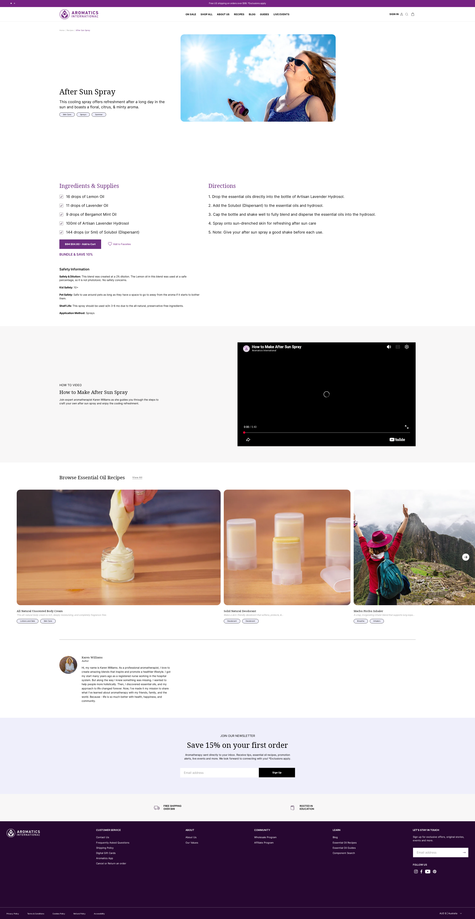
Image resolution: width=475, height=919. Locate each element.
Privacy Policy (12, 914)
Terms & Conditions (35, 914)
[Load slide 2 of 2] (14, 3)
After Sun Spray (83, 30)
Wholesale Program (265, 837)
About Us (191, 837)
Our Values (192, 842)
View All (137, 477)
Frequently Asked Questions (112, 842)
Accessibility (99, 914)
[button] (206, 14)
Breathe (360, 621)
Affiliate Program (263, 842)
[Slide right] (465, 557)
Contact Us (102, 837)
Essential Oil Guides (344, 847)
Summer (99, 114)
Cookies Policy (59, 914)
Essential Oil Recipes (345, 842)
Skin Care (67, 114)
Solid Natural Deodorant (240, 611)
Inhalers (376, 621)
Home (62, 30)
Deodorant (232, 621)
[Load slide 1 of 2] (11, 3)
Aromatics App (104, 858)
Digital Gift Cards (106, 852)
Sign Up (276, 772)
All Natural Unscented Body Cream (40, 611)
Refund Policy (79, 914)
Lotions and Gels (27, 621)
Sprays (83, 114)
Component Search (344, 852)
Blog (335, 837)
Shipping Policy (105, 847)
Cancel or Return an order (111, 863)
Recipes (70, 30)
